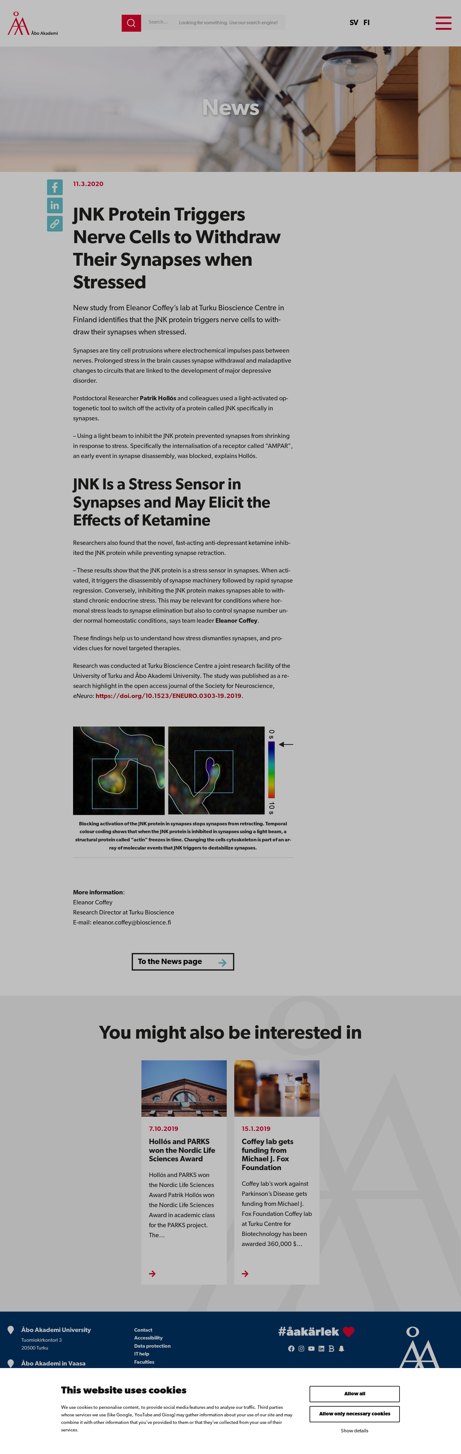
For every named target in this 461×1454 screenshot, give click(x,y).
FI (366, 23)
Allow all (354, 1394)
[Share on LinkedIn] (55, 205)
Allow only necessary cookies (354, 1414)
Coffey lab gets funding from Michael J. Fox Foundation (268, 1155)
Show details (354, 1431)
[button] (55, 224)
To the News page (170, 962)
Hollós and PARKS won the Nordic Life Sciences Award (182, 1150)
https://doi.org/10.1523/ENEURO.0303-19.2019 (168, 696)
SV (354, 23)
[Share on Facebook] (55, 187)
